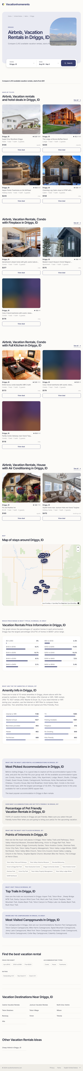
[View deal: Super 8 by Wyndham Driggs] (21, 119)
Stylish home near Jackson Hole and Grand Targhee (61, 507)
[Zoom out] (78, 550)
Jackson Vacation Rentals (39, 1005)
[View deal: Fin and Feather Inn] (21, 488)
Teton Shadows (7, 1010)
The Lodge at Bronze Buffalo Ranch (55, 139)
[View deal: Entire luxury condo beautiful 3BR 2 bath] (21, 365)
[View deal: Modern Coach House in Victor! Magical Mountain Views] (62, 242)
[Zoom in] (78, 547)
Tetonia (59, 1016)
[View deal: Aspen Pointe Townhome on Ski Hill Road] (21, 170)
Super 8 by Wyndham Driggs (12, 139)
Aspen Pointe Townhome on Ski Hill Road (16, 190)
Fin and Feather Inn (9, 507)
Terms (59, 1068)
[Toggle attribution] (78, 603)
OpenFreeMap (46, 603)
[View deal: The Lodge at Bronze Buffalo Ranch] (62, 119)
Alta (3, 1021)
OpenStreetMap (72, 603)
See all (77, 100)
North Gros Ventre (63, 1005)
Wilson (59, 1010)
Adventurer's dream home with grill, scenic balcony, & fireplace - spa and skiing (30, 262)
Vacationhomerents (18, 4)
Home (10, 16)
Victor (32, 1016)
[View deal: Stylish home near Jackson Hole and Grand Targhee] (62, 488)
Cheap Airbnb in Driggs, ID (11, 1047)
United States (18, 16)
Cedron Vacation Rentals (11, 1005)
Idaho (26, 16)
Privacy (52, 1068)
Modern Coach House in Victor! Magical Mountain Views (62, 262)
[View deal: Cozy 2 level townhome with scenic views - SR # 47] (21, 293)
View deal (21, 150)
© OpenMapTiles (56, 603)
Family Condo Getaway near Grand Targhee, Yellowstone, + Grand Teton (27, 436)
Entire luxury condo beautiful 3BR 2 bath (16, 385)
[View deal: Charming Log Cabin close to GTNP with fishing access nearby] (62, 170)
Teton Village (34, 1010)
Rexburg (5, 1016)
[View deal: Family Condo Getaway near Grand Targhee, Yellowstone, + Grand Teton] (21, 416)
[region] (41, 575)
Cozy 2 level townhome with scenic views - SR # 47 (20, 313)
